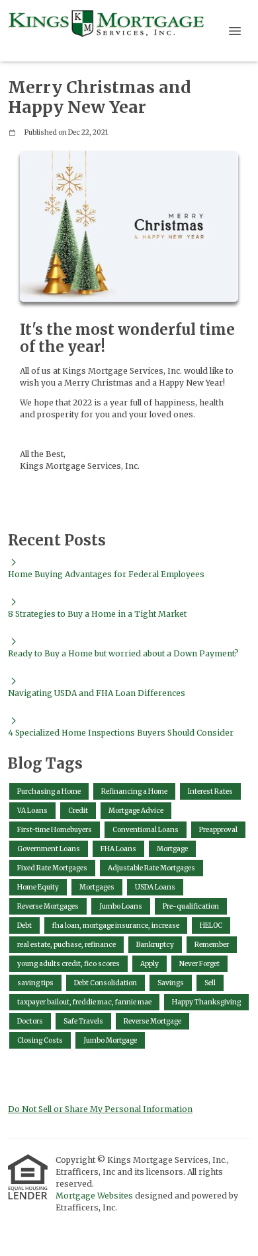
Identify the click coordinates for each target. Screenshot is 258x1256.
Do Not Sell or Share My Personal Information (100, 1109)
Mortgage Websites (95, 1196)
